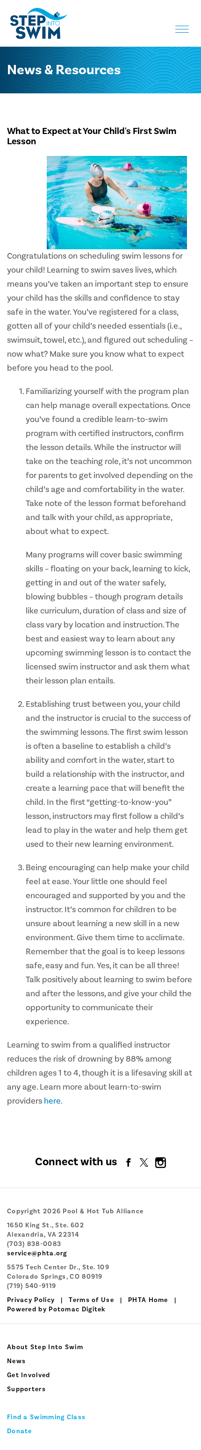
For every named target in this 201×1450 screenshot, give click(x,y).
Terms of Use (91, 1300)
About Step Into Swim (45, 1347)
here (52, 1101)
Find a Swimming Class (46, 1417)
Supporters (26, 1389)
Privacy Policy (31, 1300)
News (16, 1361)
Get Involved (28, 1375)
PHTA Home (148, 1300)
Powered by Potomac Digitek (56, 1309)
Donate (19, 1431)
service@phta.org (37, 1253)
